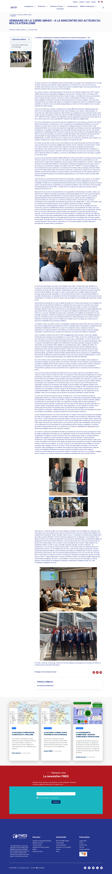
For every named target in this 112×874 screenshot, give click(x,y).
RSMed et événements (87, 6)
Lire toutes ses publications (45, 685)
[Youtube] (93, 868)
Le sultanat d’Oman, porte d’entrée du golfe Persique (55, 733)
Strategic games (72, 6)
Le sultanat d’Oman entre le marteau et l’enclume (23, 733)
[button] (103, 7)
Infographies (79, 728)
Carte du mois (47, 728)
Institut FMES (48, 751)
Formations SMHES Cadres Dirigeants (21, 15)
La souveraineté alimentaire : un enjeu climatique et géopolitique (87, 735)
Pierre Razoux (16, 753)
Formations (13, 14)
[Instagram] (97, 868)
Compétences (28, 6)
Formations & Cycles (56, 6)
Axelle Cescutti (81, 757)
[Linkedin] (101, 868)
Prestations (60, 9)
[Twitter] (89, 868)
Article (13, 728)
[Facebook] (85, 868)
